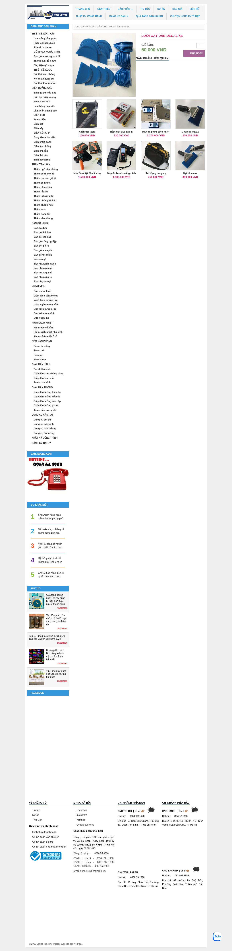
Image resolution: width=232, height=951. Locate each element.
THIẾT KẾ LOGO (43, 69)
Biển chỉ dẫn (41, 150)
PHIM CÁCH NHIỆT (42, 322)
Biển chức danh (42, 142)
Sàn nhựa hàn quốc (45, 263)
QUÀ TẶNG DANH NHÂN (149, 16)
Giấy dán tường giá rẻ (46, 405)
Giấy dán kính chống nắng (48, 373)
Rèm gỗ (38, 355)
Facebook (81, 810)
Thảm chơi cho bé (44, 173)
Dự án (161, 9)
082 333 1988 (102, 866)
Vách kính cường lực (45, 300)
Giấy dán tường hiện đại (47, 392)
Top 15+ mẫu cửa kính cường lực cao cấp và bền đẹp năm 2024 (47, 637)
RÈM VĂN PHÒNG (42, 341)
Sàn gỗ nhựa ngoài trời (47, 56)
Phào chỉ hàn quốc (44, 43)
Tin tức (145, 9)
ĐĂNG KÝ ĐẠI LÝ (119, 16)
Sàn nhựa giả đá (43, 272)
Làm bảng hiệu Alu (44, 106)
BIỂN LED (39, 115)
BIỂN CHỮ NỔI (42, 101)
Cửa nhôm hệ (41, 317)
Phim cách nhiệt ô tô (45, 336)
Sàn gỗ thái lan (42, 232)
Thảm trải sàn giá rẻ (45, 178)
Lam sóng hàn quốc (45, 38)
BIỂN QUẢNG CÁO (42, 88)
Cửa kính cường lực (45, 309)
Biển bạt (38, 124)
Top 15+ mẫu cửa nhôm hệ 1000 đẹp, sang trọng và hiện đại (56, 620)
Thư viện (37, 819)
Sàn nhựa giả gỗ (43, 268)
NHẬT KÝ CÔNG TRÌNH (89, 16)
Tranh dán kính (42, 382)
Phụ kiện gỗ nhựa (44, 65)
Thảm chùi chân (43, 187)
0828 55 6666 (101, 853)
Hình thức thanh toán (44, 831)
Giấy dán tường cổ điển (47, 396)
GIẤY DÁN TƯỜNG (42, 387)
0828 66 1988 (105, 862)
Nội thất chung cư (44, 78)
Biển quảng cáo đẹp (45, 92)
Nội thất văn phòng (44, 74)
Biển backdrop (42, 159)
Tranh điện (40, 119)
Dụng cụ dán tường (45, 428)
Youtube (80, 819)
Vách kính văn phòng (46, 295)
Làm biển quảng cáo (45, 110)
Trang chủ (83, 9)
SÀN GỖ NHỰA (40, 223)
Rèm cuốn (39, 350)
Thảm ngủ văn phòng (46, 169)
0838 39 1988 (105, 858)
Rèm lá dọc (40, 359)
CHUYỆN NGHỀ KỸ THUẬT (185, 16)
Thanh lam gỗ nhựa (45, 60)
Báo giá (177, 9)
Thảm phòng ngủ (43, 205)
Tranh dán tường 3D (45, 410)
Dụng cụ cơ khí (42, 419)
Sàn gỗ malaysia (43, 250)
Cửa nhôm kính (42, 291)
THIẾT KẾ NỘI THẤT (43, 33)
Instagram (81, 815)
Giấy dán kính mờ (44, 378)
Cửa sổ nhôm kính (44, 313)
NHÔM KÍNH (38, 286)
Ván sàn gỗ (40, 259)
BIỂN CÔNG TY (42, 132)
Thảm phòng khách (44, 200)
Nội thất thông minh (45, 83)
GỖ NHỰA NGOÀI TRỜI (47, 51)
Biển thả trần (41, 155)
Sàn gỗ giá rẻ (41, 245)
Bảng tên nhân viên (44, 137)
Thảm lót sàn (41, 191)
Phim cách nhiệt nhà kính (48, 332)
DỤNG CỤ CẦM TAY (96, 26)
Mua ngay (196, 53)
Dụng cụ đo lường (44, 433)
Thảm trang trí (42, 214)
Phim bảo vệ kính (43, 327)
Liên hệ (194, 9)
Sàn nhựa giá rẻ (43, 277)
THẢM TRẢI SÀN (41, 164)
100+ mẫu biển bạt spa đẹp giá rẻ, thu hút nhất (56, 674)
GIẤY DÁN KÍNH (40, 364)
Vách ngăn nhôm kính (46, 304)
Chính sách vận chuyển (45, 836)
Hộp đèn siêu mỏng (45, 97)
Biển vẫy (38, 128)
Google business (85, 824)
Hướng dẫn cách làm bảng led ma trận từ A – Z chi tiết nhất (55, 655)
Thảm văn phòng (43, 218)
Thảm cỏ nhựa (42, 182)
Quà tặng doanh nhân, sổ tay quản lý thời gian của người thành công (55, 599)
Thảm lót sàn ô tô (43, 196)
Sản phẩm (124, 9)
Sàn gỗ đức (40, 228)
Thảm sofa (39, 209)
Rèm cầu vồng (42, 346)
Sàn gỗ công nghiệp (45, 241)
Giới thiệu (103, 9)
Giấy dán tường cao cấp (47, 401)
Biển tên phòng (42, 146)
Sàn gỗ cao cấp (42, 236)
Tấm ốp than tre (42, 47)
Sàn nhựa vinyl (42, 281)
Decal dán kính (42, 369)
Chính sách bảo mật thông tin (49, 846)
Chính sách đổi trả (42, 841)
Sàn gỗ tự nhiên (43, 254)
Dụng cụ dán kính (44, 424)
